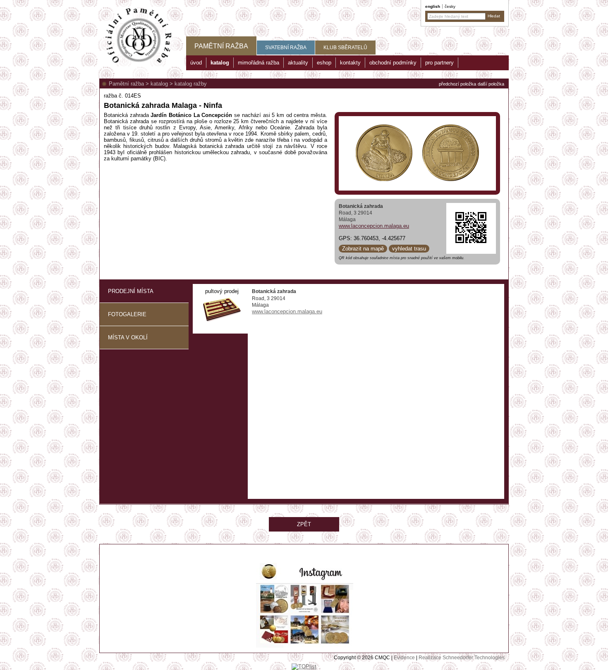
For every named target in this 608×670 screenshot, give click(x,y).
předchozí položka (457, 83)
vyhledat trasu (409, 249)
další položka (491, 83)
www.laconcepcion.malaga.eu (374, 226)
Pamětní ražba (126, 84)
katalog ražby (191, 84)
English (432, 6)
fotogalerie (127, 314)
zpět (304, 524)
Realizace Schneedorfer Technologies (462, 657)
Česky (450, 6)
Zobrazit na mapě (363, 249)
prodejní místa (130, 291)
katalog (159, 84)
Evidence (404, 657)
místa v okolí (128, 337)
